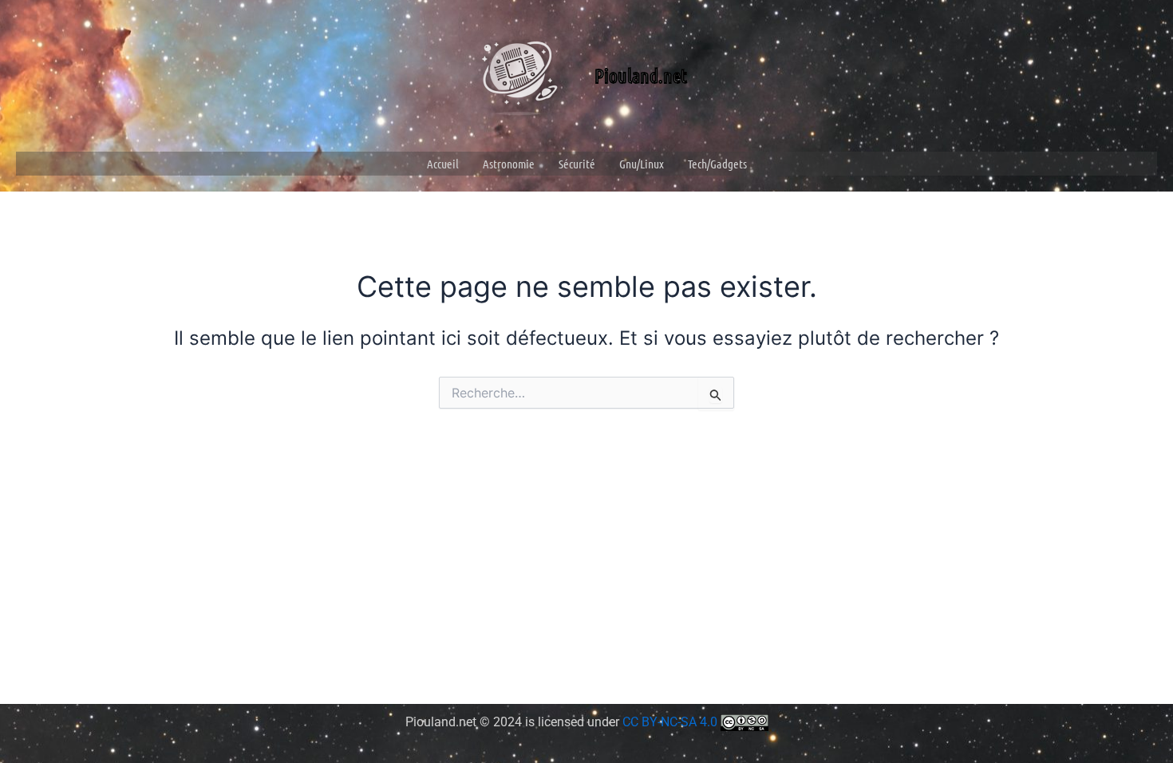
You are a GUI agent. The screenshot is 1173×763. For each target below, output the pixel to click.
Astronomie (509, 163)
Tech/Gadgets (717, 163)
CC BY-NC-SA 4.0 (671, 721)
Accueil (443, 163)
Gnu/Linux (641, 163)
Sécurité (577, 163)
